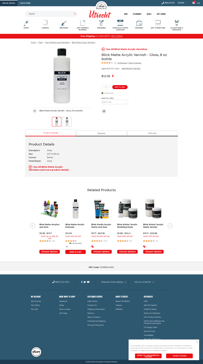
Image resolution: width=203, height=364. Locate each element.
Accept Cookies (179, 356)
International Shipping (96, 321)
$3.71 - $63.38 (98, 233)
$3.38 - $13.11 (45, 233)
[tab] (50, 132)
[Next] (170, 226)
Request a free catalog (112, 282)
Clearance (137, 14)
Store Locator (64, 309)
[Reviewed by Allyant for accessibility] (36, 357)
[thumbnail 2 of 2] (67, 121)
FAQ (145, 301)
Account (181, 3)
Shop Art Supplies (8, 3)
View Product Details (131, 68)
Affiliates (119, 309)
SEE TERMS (117, 36)
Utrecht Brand (25, 3)
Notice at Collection (152, 313)
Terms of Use (149, 331)
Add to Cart (75, 252)
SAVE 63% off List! (125, 236)
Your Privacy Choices (152, 317)
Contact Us (92, 305)
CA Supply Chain (150, 327)
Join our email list (143, 282)
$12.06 (106, 76)
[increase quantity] (108, 87)
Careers (119, 305)
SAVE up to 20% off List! (49, 237)
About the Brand (122, 301)
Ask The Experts (150, 305)
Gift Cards (161, 14)
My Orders (35, 305)
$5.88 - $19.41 (124, 233)
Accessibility (149, 335)
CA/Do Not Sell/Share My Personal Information (154, 322)
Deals (149, 14)
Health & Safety (150, 309)
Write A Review (135, 63)
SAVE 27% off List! (151, 236)
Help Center (92, 301)
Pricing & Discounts (95, 325)
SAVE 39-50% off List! (100, 236)
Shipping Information (96, 309)
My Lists (34, 309)
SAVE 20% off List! (73, 236)
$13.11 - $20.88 (150, 233)
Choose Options (49, 252)
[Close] (197, 342)
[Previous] (33, 226)
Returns (90, 313)
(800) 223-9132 (169, 3)
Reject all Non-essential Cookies (148, 356)
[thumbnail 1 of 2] (56, 121)
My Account (36, 301)
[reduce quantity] (103, 87)
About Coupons (93, 317)
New (125, 14)
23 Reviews (122, 63)
